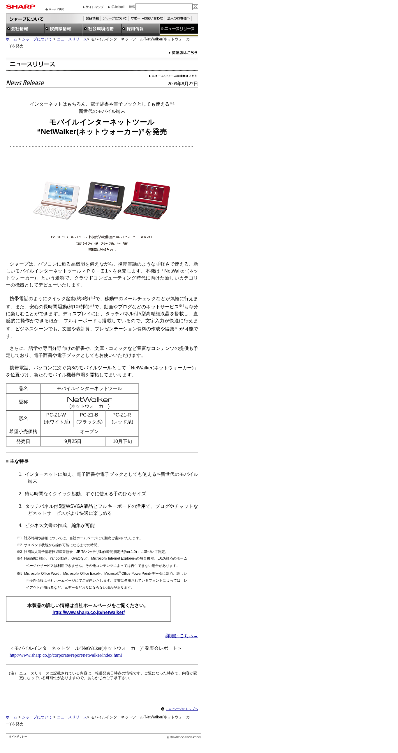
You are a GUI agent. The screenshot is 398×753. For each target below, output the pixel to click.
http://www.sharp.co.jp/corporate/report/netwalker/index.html (66, 655)
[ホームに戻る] (54, 8)
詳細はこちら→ (181, 635)
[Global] (116, 6)
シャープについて (37, 39)
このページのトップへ (182, 709)
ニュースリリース (72, 39)
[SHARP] (21, 7)
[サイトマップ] (93, 6)
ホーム (11, 39)
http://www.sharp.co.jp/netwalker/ (88, 612)
